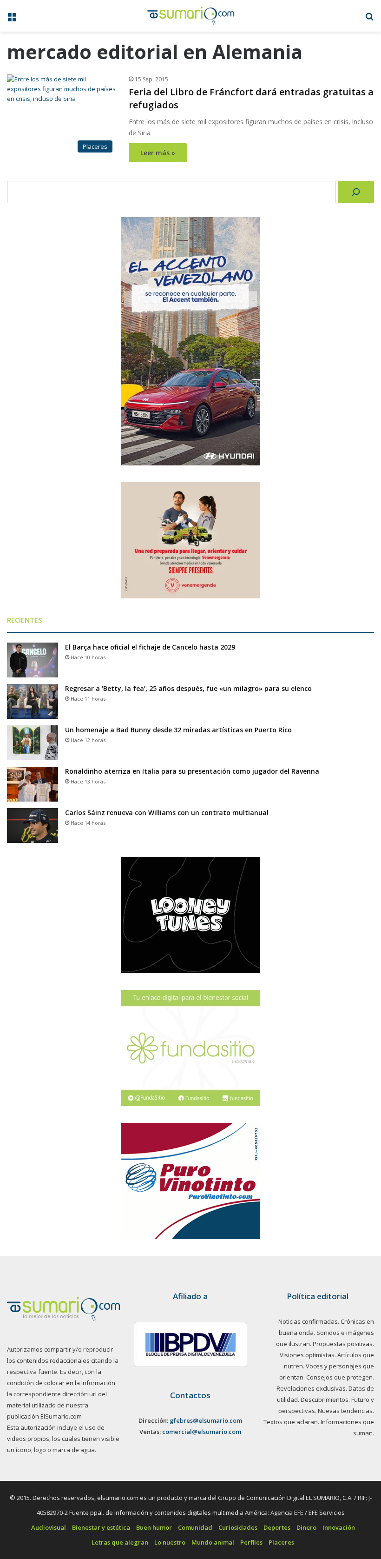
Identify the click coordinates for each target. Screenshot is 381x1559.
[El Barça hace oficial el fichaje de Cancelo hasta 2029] (32, 660)
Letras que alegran (120, 1542)
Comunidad (195, 1527)
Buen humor (154, 1527)
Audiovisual (48, 1527)
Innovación (338, 1527)
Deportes (276, 1527)
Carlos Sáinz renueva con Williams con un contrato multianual (167, 812)
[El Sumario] (190, 16)
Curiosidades (237, 1527)
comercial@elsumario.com (201, 1431)
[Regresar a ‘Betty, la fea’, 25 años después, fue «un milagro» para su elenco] (32, 701)
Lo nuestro (169, 1542)
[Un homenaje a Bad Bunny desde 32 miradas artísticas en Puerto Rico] (32, 742)
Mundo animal (212, 1542)
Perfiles (251, 1542)
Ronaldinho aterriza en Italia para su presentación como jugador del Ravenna (192, 771)
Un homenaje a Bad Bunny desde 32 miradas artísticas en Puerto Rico (178, 729)
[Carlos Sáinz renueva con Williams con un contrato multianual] (32, 825)
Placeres (281, 1542)
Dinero (306, 1527)
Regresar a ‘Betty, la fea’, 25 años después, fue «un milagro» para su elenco (188, 688)
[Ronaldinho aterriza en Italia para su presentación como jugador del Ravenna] (32, 784)
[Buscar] (356, 192)
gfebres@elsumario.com (206, 1420)
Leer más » (157, 152)
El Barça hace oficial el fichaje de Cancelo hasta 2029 (150, 647)
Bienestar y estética (101, 1527)
